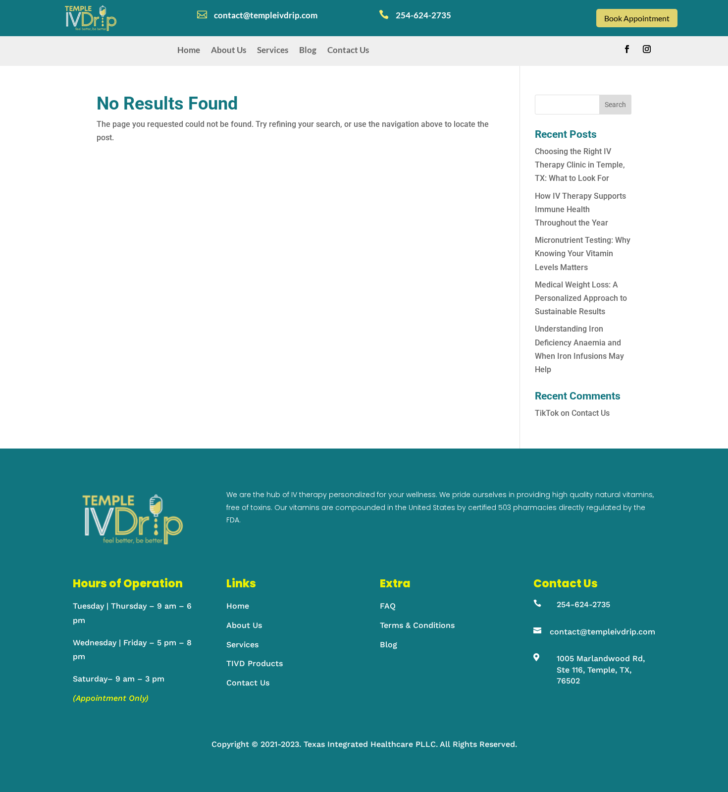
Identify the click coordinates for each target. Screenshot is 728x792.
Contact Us (348, 50)
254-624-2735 (583, 604)
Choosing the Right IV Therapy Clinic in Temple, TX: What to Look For (580, 165)
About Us (228, 50)
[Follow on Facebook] (627, 49)
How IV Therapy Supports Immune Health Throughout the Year (580, 209)
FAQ (388, 606)
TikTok (547, 413)
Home (188, 50)
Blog (307, 50)
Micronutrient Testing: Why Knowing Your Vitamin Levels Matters (582, 253)
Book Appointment (637, 18)
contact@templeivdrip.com (602, 631)
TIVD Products (254, 663)
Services (272, 50)
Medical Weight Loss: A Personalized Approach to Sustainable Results (581, 298)
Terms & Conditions (417, 625)
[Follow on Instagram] (647, 49)
